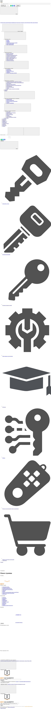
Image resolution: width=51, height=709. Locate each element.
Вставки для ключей (9, 53)
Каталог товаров (20, 31)
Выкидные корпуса (9, 54)
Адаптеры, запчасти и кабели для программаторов (15, 82)
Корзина (36, 22)
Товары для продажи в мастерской (8, 593)
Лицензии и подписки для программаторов (13, 85)
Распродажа (18, 22)
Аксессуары (8, 111)
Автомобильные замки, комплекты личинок (13, 81)
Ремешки (7, 115)
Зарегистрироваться (11, 707)
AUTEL (7, 40)
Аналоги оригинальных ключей (11, 42)
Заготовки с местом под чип (11, 56)
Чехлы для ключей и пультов (11, 117)
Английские (8, 69)
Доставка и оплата (24, 22)
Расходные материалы (10, 87)
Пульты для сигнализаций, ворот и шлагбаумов (12, 98)
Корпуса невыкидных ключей (11, 57)
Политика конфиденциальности (5, 660)
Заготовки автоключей (8, 52)
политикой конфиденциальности (25, 681)
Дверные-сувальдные (10, 71)
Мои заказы (33, 22)
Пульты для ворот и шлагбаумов (11, 101)
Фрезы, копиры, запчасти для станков (12, 88)
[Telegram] (12, 5)
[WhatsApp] (11, 5)
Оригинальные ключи (10, 43)
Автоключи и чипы (8, 39)
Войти (17, 148)
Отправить (2, 680)
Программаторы (9, 86)
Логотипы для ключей (10, 60)
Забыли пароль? (3, 708)
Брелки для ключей (9, 114)
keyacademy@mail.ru (18, 622)
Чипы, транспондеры (10, 44)
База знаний (6, 22)
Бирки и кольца (9, 113)
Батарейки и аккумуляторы (11, 112)
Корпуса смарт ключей (10, 58)
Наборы (5, 90)
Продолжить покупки (4, 684)
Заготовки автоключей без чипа (11, 55)
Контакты (29, 22)
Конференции (14, 22)
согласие (17, 681)
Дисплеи (7, 102)
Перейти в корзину (11, 684)
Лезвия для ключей (9, 59)
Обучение (2, 22)
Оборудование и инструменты (9, 80)
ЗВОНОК (18, 5)
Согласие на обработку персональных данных (19, 660)
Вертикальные (8, 70)
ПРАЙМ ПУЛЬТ (9, 99)
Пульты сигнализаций (10, 100)
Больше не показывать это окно (19, 684)
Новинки (9, 22)
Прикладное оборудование (10, 84)
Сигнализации (8, 116)
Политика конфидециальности (7, 605)
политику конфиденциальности (28, 706)
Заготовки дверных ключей (9, 68)
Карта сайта (29, 660)
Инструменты (8, 83)
